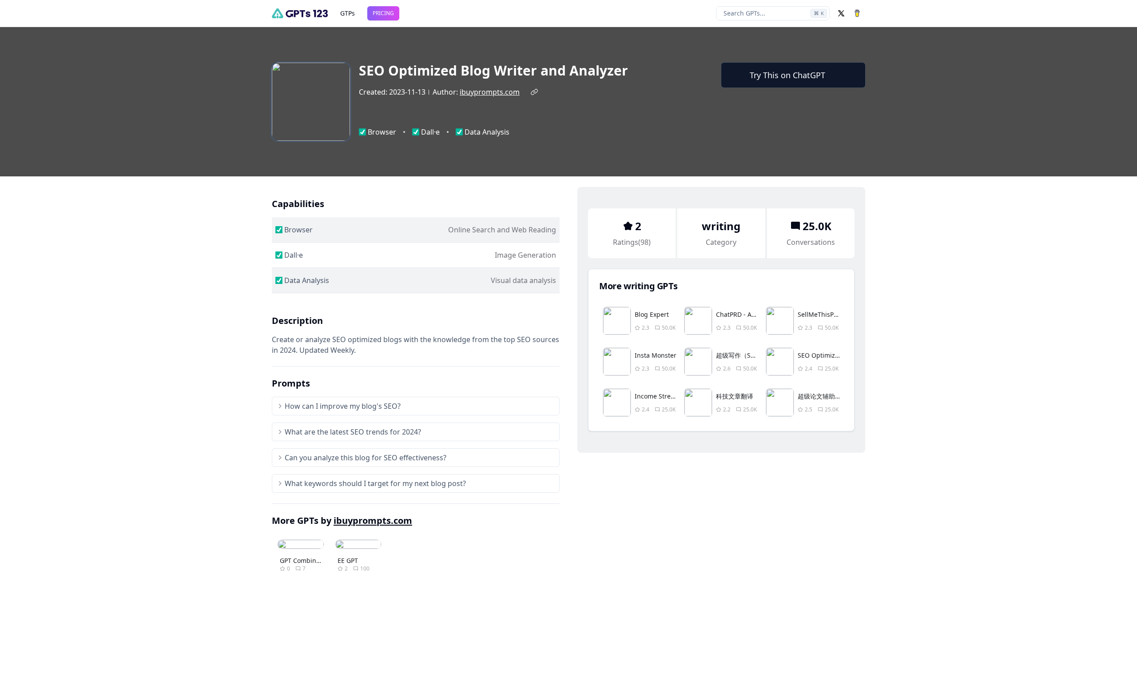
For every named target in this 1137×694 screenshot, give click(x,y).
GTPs (347, 13)
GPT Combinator (304, 560)
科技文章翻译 (734, 396)
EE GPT (348, 560)
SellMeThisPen (819, 314)
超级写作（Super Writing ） (756, 355)
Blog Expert (652, 314)
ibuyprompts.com (490, 92)
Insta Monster (655, 355)
